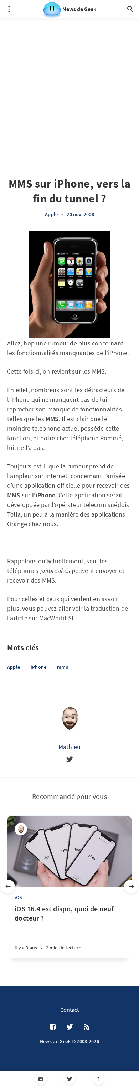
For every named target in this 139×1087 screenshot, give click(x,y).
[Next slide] (131, 887)
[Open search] (130, 9)
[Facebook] (40, 1079)
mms (62, 667)
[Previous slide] (8, 887)
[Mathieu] (69, 718)
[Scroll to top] (98, 1079)
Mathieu (69, 747)
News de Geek (79, 8)
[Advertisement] (69, 87)
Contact (69, 1009)
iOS (18, 897)
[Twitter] (69, 1079)
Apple (51, 214)
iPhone (38, 667)
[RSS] (86, 1027)
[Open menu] (9, 9)
